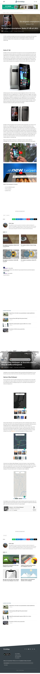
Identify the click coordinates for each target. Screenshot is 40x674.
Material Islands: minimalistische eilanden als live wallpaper (28, 580)
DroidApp (4, 12)
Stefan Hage (6, 31)
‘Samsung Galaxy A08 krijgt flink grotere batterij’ (18, 318)
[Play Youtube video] (20, 152)
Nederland (13, 431)
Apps (2, 359)
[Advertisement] (20, 45)
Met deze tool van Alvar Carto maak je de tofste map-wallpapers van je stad (11, 580)
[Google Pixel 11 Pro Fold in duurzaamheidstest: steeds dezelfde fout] (5, 314)
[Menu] (4, 1)
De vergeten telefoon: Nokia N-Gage (28, 245)
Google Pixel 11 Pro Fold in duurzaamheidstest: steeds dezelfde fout (22, 313)
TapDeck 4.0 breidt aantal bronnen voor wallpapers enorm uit (28, 566)
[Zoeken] (36, 1)
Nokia (4, 215)
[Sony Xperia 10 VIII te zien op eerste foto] (5, 330)
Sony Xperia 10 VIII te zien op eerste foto (17, 329)
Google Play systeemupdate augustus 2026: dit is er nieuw (20, 323)
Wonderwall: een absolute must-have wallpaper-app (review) (10, 566)
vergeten (7, 215)
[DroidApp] (20, 1)
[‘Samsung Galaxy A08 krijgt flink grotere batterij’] (5, 320)
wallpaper (5, 535)
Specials (7, 12)
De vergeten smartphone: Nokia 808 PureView (10, 261)
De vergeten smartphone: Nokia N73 (28, 260)
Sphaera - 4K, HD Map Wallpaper (16, 507)
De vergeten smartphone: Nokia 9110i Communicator (11, 246)
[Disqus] (20, 278)
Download (34, 509)
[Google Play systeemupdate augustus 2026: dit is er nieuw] (5, 325)
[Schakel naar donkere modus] (34, 1)
